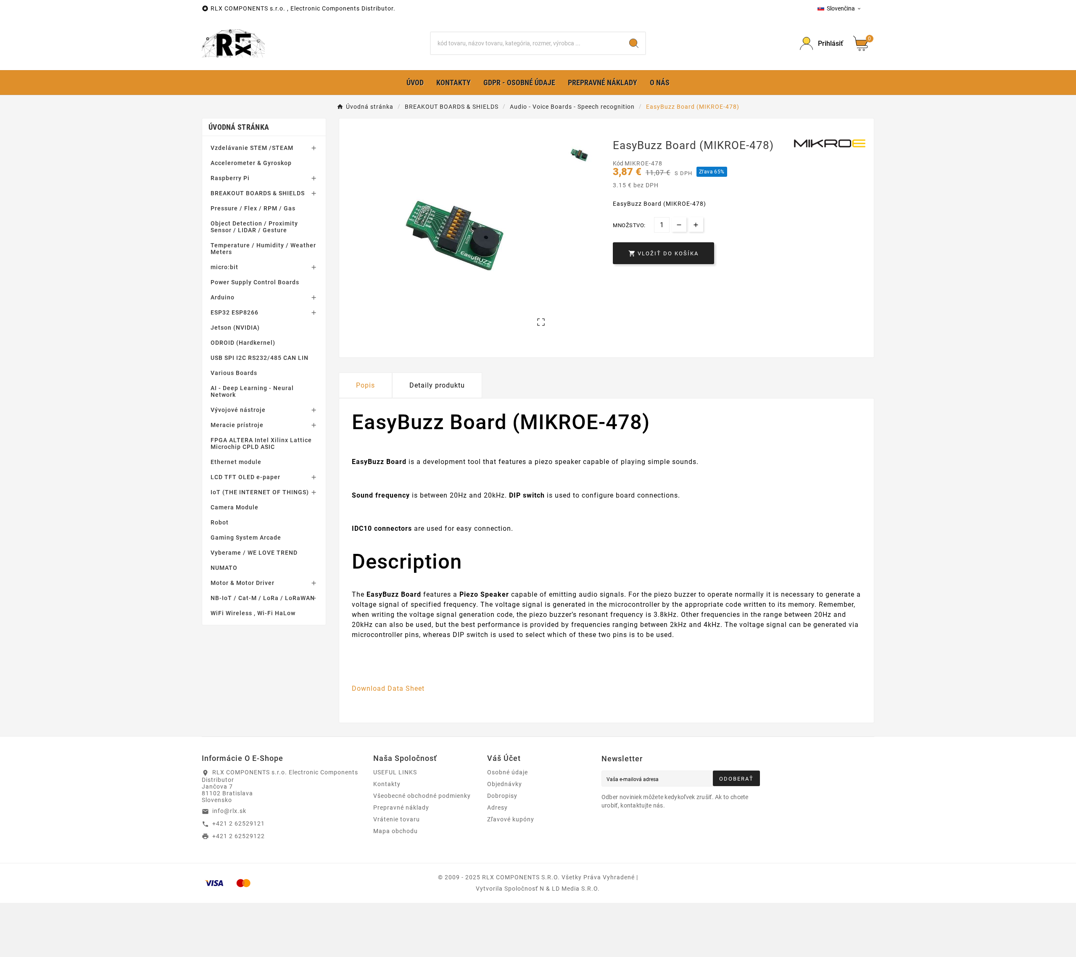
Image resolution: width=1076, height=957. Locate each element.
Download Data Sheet (388, 688)
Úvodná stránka (238, 127)
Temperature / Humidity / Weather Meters (263, 248)
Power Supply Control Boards (255, 282)
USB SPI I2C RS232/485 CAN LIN (260, 357)
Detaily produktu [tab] (437, 385)
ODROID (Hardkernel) (243, 342)
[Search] (633, 43)
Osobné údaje (507, 772)
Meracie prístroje (237, 425)
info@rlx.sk (229, 811)
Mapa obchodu (395, 831)
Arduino (223, 297)
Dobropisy (502, 795)
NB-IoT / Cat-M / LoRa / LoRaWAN (263, 598)
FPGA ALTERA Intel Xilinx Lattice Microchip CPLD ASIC (261, 443)
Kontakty (387, 784)
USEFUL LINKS (395, 772)
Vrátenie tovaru (396, 819)
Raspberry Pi (230, 178)
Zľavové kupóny (510, 819)
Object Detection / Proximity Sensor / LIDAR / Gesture (254, 226)
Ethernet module (236, 462)
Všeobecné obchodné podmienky (422, 795)
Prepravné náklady (401, 807)
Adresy (497, 807)
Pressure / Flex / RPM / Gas (253, 208)
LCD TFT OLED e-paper (245, 477)
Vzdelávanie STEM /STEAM (252, 147)
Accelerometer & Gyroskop (251, 163)
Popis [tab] (365, 385)
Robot (220, 522)
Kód (619, 163)
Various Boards (234, 373)
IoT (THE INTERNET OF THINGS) (260, 492)
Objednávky (504, 784)
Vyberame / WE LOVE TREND (254, 552)
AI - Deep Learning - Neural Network (252, 391)
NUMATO (224, 567)
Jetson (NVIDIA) (235, 327)
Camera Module (234, 507)
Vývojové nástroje (238, 409)
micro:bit (224, 267)
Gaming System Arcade (246, 537)
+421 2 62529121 (238, 823)
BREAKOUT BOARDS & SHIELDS (258, 193)
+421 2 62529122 (238, 836)
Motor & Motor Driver (242, 582)
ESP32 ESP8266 (234, 312)
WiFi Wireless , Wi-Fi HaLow (253, 613)
